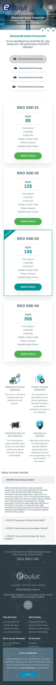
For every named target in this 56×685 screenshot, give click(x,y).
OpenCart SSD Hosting (38, 632)
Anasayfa (14, 20)
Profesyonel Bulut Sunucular (31, 87)
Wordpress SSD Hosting (39, 628)
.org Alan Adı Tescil (10, 628)
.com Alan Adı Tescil (11, 622)
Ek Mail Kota (34, 646)
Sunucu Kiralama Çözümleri (32, 20)
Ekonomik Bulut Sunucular (30, 59)
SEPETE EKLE (28, 156)
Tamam (28, 675)
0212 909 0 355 (28, 559)
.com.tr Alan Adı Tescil (12, 632)
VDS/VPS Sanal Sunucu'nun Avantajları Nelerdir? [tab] (27, 528)
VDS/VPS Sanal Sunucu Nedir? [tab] (20, 480)
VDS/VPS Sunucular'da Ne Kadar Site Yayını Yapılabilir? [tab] (24, 537)
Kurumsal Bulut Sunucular (31, 77)
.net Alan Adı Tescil (10, 625)
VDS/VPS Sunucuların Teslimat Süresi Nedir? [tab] (25, 520)
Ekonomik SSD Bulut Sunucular (11, 644)
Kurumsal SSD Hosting (38, 625)
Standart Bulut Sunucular (30, 68)
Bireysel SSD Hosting (37, 622)
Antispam (33, 643)
